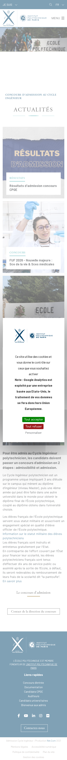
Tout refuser (33, 426)
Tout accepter (33, 419)
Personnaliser (33, 432)
